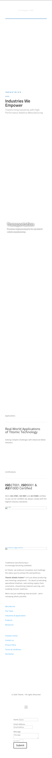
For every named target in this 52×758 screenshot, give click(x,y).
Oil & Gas (15, 365)
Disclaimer (9, 654)
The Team (9, 611)
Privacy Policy (10, 645)
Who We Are (10, 606)
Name (16, 719)
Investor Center (11, 636)
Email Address (19, 724)
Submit (20, 745)
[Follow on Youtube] (7, 665)
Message (17, 732)
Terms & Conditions (13, 649)
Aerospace (16, 172)
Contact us (9, 640)
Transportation (20, 224)
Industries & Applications (15, 615)
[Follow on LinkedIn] (18, 665)
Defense (14, 312)
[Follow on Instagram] (13, 665)
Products (8, 620)
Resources (9, 625)
